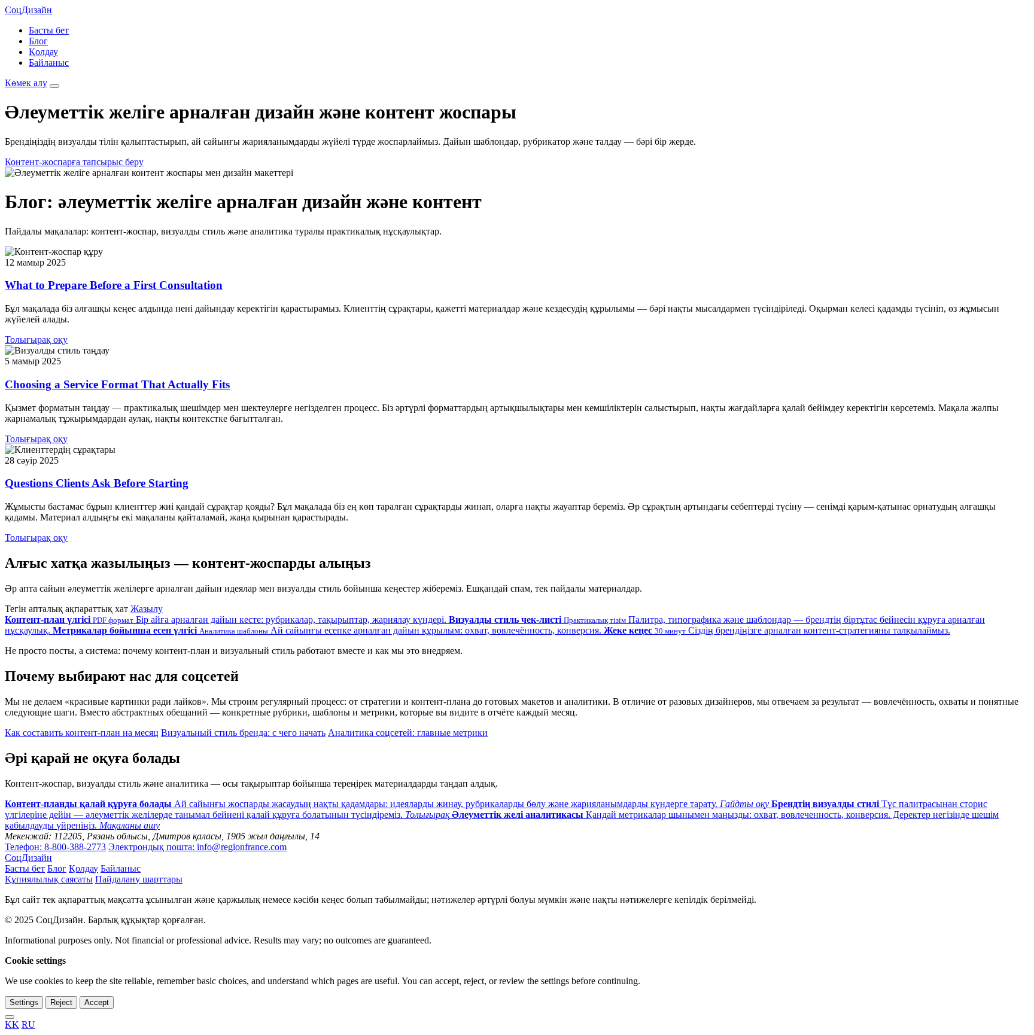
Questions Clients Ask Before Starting (96, 483)
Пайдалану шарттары (139, 879)
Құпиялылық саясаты (49, 879)
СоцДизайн (28, 10)
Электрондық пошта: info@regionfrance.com (197, 847)
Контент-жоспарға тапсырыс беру (74, 162)
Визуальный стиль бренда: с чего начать (243, 732)
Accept (96, 1002)
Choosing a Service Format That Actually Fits (117, 384)
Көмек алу (26, 83)
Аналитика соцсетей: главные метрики (408, 732)
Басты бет (49, 30)
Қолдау (43, 52)
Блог (38, 41)
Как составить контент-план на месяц (82, 732)
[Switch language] (9, 1017)
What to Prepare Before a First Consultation (114, 285)
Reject (61, 1002)
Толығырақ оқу (36, 339)
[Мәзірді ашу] (54, 86)
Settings (24, 1002)
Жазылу (146, 609)
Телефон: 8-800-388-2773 (55, 847)
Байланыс (49, 62)
